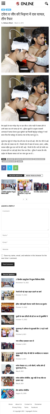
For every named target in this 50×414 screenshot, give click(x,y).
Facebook (34, 407)
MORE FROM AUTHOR (33, 175)
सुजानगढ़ (8, 10)
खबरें (3, 10)
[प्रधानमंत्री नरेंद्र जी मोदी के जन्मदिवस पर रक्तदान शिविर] (7, 357)
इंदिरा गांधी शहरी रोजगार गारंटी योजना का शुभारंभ (31, 304)
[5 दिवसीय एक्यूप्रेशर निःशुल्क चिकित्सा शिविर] (8, 185)
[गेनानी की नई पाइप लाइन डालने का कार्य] (7, 295)
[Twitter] (9, 167)
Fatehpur (19, 159)
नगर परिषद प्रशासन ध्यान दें (41, 192)
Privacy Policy (16, 407)
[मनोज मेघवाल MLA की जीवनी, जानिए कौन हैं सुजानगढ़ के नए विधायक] (7, 369)
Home (11, 404)
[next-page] (26, 199)
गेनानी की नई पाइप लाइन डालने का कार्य (28, 291)
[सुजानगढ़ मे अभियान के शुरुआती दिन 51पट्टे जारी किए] (25, 185)
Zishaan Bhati (8, 23)
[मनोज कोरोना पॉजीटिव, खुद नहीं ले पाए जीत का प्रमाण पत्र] (7, 381)
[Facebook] (3, 167)
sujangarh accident (9, 161)
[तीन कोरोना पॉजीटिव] (7, 393)
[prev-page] (23, 199)
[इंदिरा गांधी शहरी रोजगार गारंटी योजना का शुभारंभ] (7, 307)
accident (10, 159)
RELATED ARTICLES (15, 175)
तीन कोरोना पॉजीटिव (22, 390)
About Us (19, 404)
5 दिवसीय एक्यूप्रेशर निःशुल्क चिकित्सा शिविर (8, 192)
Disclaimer (38, 404)
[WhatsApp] (15, 167)
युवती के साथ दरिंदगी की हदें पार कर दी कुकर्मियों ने (32, 316)
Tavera (20, 161)
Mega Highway (39, 159)
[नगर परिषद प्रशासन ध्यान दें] (41, 185)
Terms (26, 407)
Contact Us (28, 404)
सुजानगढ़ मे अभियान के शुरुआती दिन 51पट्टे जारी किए (24, 193)
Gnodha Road (28, 159)
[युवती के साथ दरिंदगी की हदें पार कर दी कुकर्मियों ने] (7, 320)
